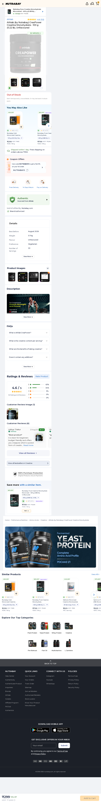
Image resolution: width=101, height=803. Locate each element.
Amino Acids (34, 520)
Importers (9, 687)
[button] (41, 88)
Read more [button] (28, 445)
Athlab (10, 19)
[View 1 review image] (39, 437)
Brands (8, 691)
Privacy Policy (73, 680)
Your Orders (29, 680)
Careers (8, 699)
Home (7, 520)
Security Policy (73, 687)
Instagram (50, 676)
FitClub (8, 706)
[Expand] (47, 268)
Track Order (29, 684)
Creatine (44, 520)
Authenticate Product (13, 684)
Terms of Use (73, 676)
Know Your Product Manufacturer (32, 704)
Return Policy (73, 684)
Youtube (49, 680)
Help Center (9, 676)
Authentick (9, 710)
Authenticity (10, 680)
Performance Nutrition (19, 520)
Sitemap (28, 687)
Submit (64, 745)
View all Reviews (27, 453)
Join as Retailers (31, 691)
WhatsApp (50, 684)
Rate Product (42, 376)
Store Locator (30, 699)
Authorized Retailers (32, 695)
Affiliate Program (12, 703)
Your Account (30, 676)
